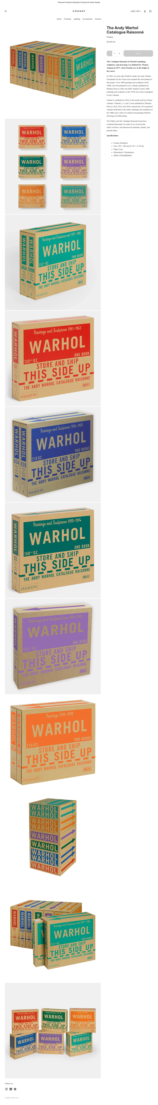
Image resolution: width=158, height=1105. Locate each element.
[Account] (145, 11)
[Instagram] (6, 1089)
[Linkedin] (10, 1089)
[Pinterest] (15, 1089)
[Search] (5, 11)
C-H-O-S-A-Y (14, 1098)
